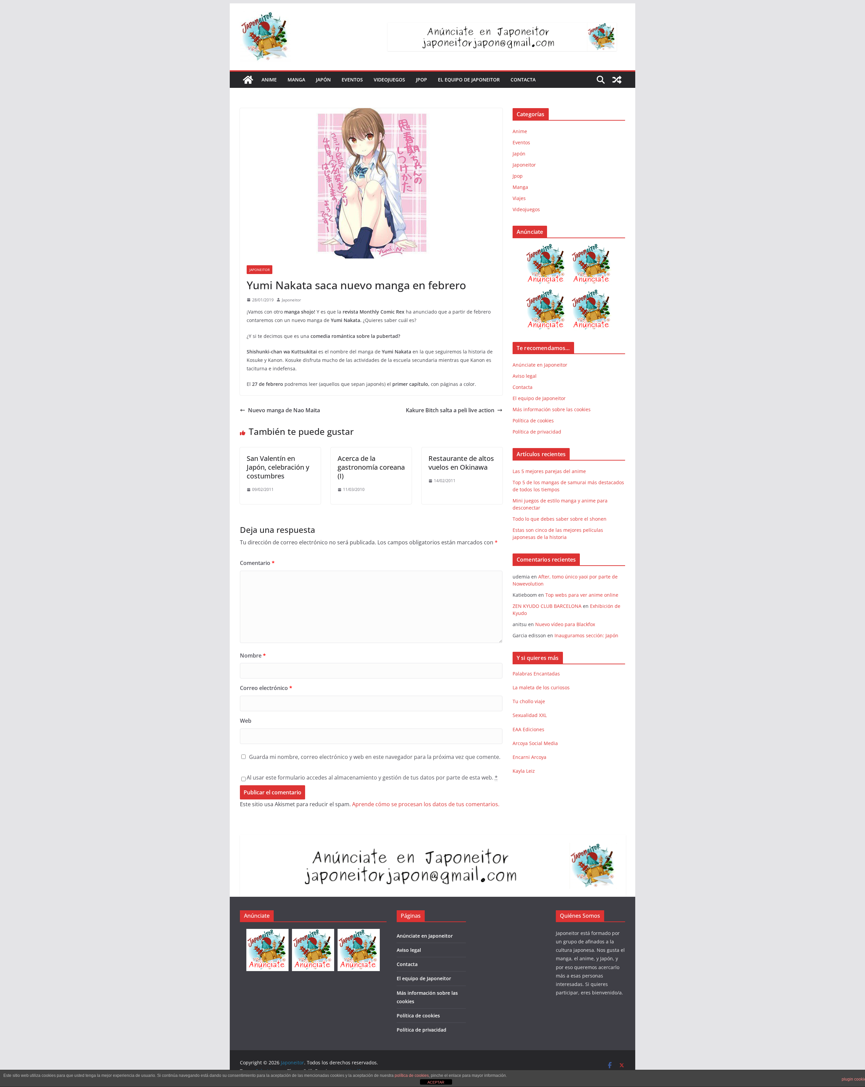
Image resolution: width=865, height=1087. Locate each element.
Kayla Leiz (524, 771)
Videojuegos (389, 79)
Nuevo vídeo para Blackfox (565, 624)
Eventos (352, 79)
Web (245, 720)
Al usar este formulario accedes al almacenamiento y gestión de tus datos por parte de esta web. (372, 777)
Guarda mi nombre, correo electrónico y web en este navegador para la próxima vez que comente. (374, 757)
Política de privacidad (537, 431)
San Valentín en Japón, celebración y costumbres (278, 467)
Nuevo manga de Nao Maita (284, 410)
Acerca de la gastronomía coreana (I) (371, 467)
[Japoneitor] (248, 80)
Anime (269, 79)
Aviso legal (525, 376)
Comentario (257, 563)
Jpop (421, 79)
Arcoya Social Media (535, 743)
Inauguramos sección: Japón (586, 635)
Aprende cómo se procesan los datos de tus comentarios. (425, 804)
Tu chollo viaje (529, 701)
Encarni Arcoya (529, 757)
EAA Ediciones (528, 729)
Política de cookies (533, 420)
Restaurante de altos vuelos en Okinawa (461, 463)
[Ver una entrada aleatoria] (617, 80)
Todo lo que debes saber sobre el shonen (560, 519)
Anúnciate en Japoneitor (540, 365)
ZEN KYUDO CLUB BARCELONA (547, 606)
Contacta (523, 79)
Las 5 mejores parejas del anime (549, 471)
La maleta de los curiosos (541, 687)
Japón (323, 79)
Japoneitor (259, 269)
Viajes (519, 198)
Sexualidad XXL (530, 715)
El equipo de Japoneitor (469, 79)
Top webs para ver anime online (581, 595)
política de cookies (412, 1075)
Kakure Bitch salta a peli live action (450, 410)
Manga (296, 79)
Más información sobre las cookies (552, 409)
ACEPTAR (435, 1082)
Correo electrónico (266, 688)
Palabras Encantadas (536, 673)
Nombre (253, 655)
